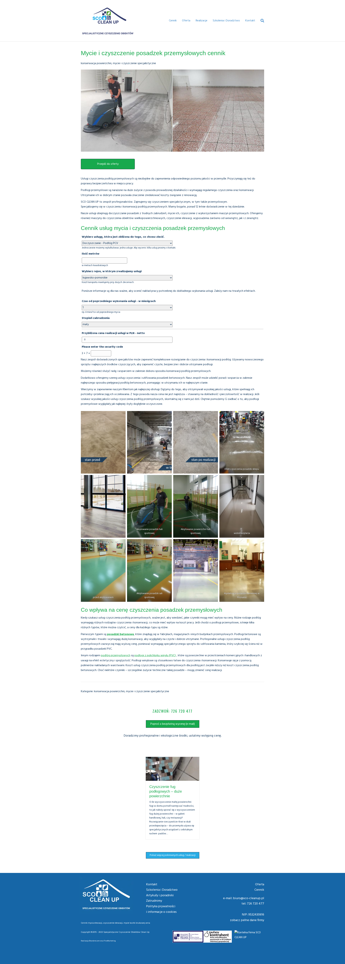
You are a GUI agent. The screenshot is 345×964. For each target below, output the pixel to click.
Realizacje (201, 20)
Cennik (173, 20)
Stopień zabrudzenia (96, 318)
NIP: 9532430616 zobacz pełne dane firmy (247, 917)
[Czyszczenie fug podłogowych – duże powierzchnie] (172, 768)
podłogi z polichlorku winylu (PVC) (155, 655)
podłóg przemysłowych (115, 655)
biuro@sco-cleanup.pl (248, 898)
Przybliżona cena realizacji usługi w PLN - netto (113, 333)
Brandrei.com (94, 940)
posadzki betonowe (120, 634)
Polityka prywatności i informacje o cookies (161, 909)
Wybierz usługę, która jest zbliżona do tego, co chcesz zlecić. (123, 237)
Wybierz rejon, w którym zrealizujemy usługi (112, 271)
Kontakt (250, 20)
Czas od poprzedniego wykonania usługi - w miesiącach (119, 301)
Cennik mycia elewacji (91, 923)
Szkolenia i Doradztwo (226, 20)
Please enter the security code (102, 347)
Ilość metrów (90, 254)
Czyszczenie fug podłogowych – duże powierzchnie (165, 791)
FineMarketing (110, 940)
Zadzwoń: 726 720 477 (172, 711)
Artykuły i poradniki (160, 895)
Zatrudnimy (154, 900)
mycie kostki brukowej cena (137, 923)
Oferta (186, 20)
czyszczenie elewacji (113, 923)
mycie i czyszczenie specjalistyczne (134, 63)
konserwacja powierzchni (96, 63)
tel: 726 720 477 (253, 903)
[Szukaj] (261, 21)
